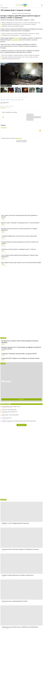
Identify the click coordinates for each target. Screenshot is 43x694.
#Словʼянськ (12, 99)
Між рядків (6, 381)
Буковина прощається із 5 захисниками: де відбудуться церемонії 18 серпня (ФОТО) (21, 348)
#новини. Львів (2, 99)
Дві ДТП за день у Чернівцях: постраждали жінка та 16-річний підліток (20, 222)
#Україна (16, 99)
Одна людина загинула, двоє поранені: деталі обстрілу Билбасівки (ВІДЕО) (21, 262)
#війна (19, 99)
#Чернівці (7, 99)
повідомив (16, 38)
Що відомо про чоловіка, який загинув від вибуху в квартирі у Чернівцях (20, 341)
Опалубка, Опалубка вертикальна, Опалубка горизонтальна (17, 575)
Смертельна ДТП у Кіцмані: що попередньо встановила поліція (20, 358)
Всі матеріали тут (21, 399)
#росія (22, 99)
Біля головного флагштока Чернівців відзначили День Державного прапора (19, 216)
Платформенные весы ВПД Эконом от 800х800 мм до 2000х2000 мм (20, 627)
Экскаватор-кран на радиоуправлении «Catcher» (15, 601)
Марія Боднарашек (6, 102)
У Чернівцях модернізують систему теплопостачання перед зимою (19, 236)
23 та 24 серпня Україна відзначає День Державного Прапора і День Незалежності (19, 255)
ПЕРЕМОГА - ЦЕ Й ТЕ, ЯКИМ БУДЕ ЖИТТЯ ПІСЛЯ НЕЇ (15, 523)
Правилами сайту (18, 138)
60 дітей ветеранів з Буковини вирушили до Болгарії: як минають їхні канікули (19, 242)
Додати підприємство (21, 424)
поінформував (15, 40)
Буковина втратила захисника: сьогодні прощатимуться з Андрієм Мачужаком (19, 229)
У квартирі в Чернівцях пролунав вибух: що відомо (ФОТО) (19, 353)
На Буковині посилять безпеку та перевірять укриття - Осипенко (18, 249)
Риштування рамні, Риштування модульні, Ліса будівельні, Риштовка (20, 549)
